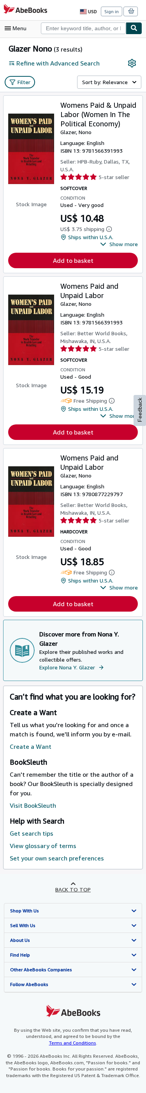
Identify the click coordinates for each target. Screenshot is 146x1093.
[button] (119, 244)
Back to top (73, 889)
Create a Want (30, 746)
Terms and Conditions (72, 1043)
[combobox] (83, 28)
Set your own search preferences (57, 858)
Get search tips (31, 833)
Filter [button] (24, 82)
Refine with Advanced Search (58, 63)
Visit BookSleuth (33, 805)
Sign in (111, 11)
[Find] (134, 28)
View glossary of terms (43, 846)
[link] (132, 63)
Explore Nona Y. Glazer (67, 667)
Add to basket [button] (73, 260)
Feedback (140, 410)
